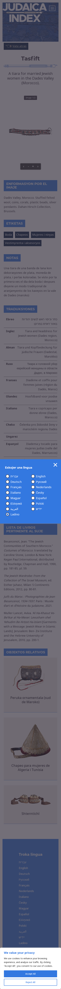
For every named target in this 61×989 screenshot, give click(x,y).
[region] (30, 968)
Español (41, 498)
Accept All (30, 973)
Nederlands (43, 487)
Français (16, 487)
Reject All (30, 982)
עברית (14, 476)
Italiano (15, 493)
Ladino (14, 514)
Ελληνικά (16, 504)
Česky (40, 493)
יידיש (39, 509)
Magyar (15, 498)
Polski (40, 504)
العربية (14, 509)
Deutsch (16, 482)
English (41, 476)
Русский (41, 482)
